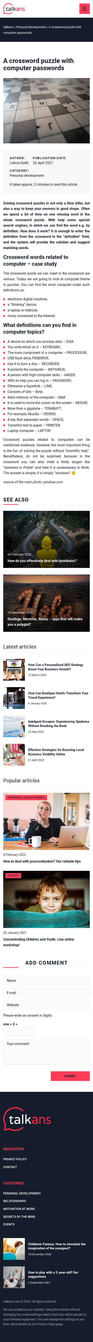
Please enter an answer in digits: (27, 1015)
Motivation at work (19, 1209)
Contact (10, 1167)
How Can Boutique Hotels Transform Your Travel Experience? (58, 695)
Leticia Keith (19, 163)
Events (8, 1224)
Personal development (27, 175)
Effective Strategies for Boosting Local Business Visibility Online (56, 752)
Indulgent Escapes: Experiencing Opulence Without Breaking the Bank (58, 724)
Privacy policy (15, 1159)
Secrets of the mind (19, 1216)
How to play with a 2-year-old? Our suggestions (53, 1275)
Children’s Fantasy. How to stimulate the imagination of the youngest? (57, 1246)
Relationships (14, 1201)
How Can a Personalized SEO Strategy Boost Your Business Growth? (55, 667)
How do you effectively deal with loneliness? (42, 561)
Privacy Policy (46, 1324)
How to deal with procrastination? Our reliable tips (42, 861)
